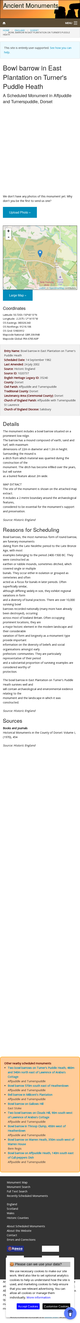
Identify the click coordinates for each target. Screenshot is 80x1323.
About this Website (19, 1230)
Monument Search (18, 1187)
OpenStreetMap (56, 287)
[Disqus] (40, 892)
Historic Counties (18, 1218)
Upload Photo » (20, 212)
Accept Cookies (28, 1306)
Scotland (12, 1208)
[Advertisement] (40, 150)
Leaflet (42, 287)
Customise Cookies (56, 1306)
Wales (10, 1213)
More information (38, 1297)
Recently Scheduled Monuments (27, 1196)
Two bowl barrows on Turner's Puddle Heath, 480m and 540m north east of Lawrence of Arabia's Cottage (41, 1072)
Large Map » (17, 295)
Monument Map (17, 1182)
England (20, 30)
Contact (12, 1235)
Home (6, 30)
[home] (30, 22)
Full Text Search (17, 1191)
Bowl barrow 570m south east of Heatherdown (38, 1085)
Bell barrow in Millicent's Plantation (30, 1094)
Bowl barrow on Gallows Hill (25, 1104)
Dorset (34, 30)
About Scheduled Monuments (26, 1226)
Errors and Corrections (21, 1239)
